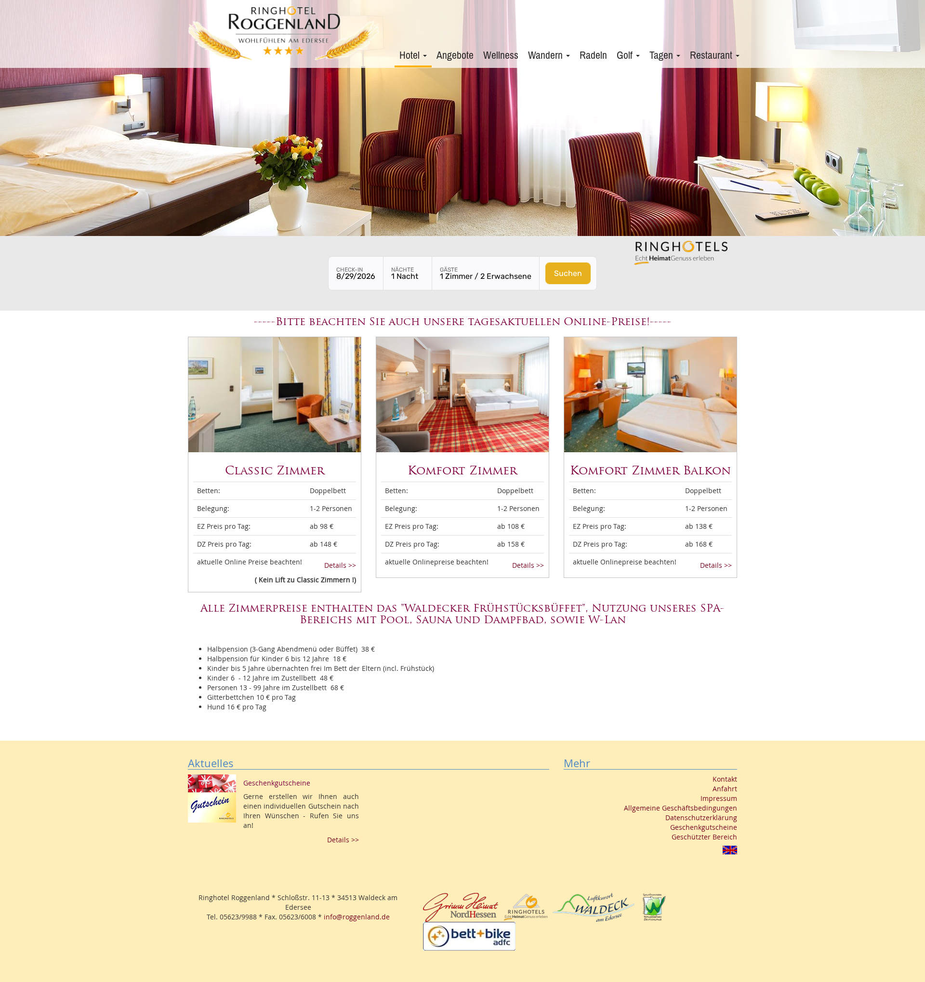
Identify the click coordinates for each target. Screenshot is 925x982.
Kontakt (725, 779)
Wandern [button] (546, 55)
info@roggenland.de (357, 916)
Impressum (718, 798)
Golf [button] (626, 55)
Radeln (593, 55)
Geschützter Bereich (704, 836)
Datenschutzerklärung (701, 817)
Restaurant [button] (712, 55)
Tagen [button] (662, 55)
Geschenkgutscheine (703, 827)
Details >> (340, 565)
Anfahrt (725, 788)
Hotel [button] (410, 55)
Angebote (455, 55)
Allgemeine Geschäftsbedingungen (680, 807)
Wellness (500, 55)
